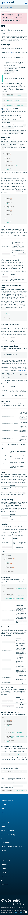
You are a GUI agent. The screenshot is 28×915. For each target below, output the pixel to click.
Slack (2, 812)
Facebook (4, 884)
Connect (4, 864)
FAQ (2, 838)
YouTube (4, 876)
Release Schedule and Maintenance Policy (12, 22)
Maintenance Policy (8, 834)
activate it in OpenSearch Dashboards (11, 174)
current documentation (7, 19)
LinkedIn (4, 872)
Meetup (4, 880)
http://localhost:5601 (7, 109)
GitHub (3, 808)
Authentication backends (5, 11)
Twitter (3, 868)
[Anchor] (10, 44)
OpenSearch (8, 2)
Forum (3, 804)
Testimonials (5, 842)
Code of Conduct (7, 800)
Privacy (3, 850)
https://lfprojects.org (18, 912)
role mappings (22, 370)
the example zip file (11, 52)
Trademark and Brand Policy (11, 846)
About (3, 826)
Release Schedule (7, 830)
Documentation (6, 7)
